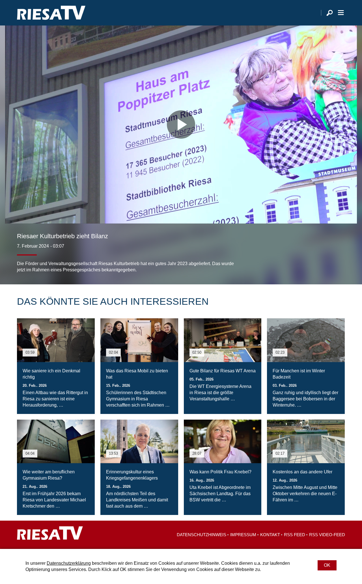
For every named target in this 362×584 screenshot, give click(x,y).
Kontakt (270, 534)
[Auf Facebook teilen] (304, 261)
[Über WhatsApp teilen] (328, 261)
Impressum (243, 534)
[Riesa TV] (51, 13)
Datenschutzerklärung (69, 563)
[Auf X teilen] (315, 261)
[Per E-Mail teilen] (339, 261)
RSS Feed (294, 534)
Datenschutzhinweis (201, 534)
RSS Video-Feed (327, 534)
